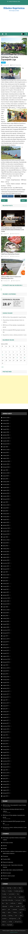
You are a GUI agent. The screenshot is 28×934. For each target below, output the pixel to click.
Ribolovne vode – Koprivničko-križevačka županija (13, 866)
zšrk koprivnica (12, 918)
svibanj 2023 (6, 513)
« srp (2, 367)
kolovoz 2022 (6, 540)
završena (4, 918)
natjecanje (4, 906)
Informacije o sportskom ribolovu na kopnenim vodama (14, 838)
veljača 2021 (6, 592)
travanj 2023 (6, 516)
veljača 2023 (6, 522)
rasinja (3, 912)
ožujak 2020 (6, 624)
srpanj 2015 (6, 775)
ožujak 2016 (6, 752)
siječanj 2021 (6, 595)
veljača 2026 (6, 432)
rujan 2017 (5, 700)
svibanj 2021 (6, 583)
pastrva (4, 909)
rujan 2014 (5, 796)
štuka (3, 924)
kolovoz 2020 (6, 609)
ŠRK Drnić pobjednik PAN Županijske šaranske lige (14, 331)
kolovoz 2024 (6, 473)
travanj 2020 (6, 621)
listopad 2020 (6, 604)
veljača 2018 (6, 685)
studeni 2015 (6, 764)
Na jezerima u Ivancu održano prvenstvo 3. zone (14, 335)
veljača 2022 (6, 557)
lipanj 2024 (5, 478)
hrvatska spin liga (18, 891)
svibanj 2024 (6, 481)
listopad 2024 (6, 467)
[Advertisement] (14, 24)
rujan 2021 (5, 572)
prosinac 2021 (6, 563)
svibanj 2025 (6, 455)
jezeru (10, 897)
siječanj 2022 (6, 560)
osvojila (18, 906)
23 (24, 357)
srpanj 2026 (6, 420)
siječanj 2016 (6, 758)
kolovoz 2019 (6, 638)
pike (9, 909)
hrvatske (4, 894)
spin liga (4, 915)
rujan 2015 (5, 769)
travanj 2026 (6, 426)
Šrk (19, 918)
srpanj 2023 (6, 507)
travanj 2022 (6, 551)
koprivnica (21, 897)
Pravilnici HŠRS (6, 859)
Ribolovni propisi (7, 873)
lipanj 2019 (5, 644)
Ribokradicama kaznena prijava (24, 200)
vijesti (21, 915)
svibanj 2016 (6, 746)
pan (23, 906)
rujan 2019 (5, 636)
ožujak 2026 (6, 429)
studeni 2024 (6, 464)
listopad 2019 (6, 633)
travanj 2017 (6, 714)
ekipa (20, 888)
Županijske (9, 924)
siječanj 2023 (6, 525)
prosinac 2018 (6, 659)
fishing (3, 891)
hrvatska (10, 891)
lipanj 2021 (5, 580)
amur (3, 888)
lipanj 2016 (5, 743)
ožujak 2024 (6, 487)
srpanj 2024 (6, 475)
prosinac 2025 (6, 438)
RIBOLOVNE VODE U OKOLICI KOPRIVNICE (13, 870)
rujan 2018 (5, 665)
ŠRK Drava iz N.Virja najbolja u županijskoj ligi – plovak (14, 326)
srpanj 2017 (6, 705)
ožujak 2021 (6, 589)
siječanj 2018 (6, 688)
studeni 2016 (6, 729)
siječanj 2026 (6, 435)
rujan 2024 (5, 470)
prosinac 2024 (6, 461)
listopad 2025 (6, 443)
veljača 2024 (6, 490)
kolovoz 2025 (6, 449)
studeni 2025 (6, 441)
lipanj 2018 (5, 673)
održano (11, 906)
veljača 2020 (6, 627)
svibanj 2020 (6, 618)
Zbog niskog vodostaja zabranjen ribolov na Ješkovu (13, 321)
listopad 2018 (6, 662)
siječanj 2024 (6, 493)
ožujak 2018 (6, 682)
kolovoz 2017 (6, 703)
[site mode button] (22, 34)
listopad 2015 (6, 767)
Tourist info (5, 878)
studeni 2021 (6, 566)
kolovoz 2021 (6, 574)
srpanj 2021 (6, 577)
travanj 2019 (6, 650)
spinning (10, 915)
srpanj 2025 (6, 452)
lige (7, 903)
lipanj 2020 (5, 615)
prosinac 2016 (6, 726)
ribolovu (15, 912)
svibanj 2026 (6, 423)
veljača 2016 (6, 755)
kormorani (18, 900)
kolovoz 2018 (6, 668)
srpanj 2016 (6, 740)
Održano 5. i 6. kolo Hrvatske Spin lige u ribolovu (5, 200)
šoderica (4, 921)
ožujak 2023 (6, 519)
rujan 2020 (5, 606)
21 (17, 357)
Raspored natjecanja (8, 862)
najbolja (20, 903)
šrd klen (10, 921)
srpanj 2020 (6, 612)
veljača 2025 (6, 458)
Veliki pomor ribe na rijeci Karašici (10, 254)
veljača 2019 (6, 656)
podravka (14, 909)
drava (15, 888)
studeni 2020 (6, 601)
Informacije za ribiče (8, 842)
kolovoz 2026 (6, 417)
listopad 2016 (6, 732)
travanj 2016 (6, 749)
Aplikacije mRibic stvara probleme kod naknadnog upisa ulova (11, 277)
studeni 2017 (6, 694)
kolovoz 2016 (6, 737)
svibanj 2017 (6, 711)
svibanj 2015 (6, 781)
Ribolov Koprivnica (14, 8)
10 (2, 355)
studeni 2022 (6, 531)
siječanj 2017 (6, 723)
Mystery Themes (14, 932)
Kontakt (5, 848)
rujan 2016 (5, 735)
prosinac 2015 (6, 761)
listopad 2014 (6, 793)
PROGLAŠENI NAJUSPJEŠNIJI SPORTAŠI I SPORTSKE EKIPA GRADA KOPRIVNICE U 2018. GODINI (12, 229)
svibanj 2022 (6, 548)
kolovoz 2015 (6, 772)
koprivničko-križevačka (7, 900)
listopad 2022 (6, 534)
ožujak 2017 (6, 717)
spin (20, 912)
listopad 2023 (6, 499)
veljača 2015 (6, 790)
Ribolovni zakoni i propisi (9, 875)
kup (24, 900)
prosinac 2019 (6, 630)
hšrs (18, 894)
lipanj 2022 (5, 545)
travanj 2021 (6, 586)
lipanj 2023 (5, 510)
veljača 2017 (6, 720)
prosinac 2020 (6, 598)
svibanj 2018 (6, 676)
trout (16, 915)
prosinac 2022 (6, 528)
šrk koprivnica (18, 921)
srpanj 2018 (6, 670)
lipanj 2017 (5, 708)
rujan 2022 (5, 537)
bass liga (9, 888)
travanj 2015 (6, 784)
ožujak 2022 (6, 554)
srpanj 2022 (6, 542)
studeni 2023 (6, 496)
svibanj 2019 (6, 647)
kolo (15, 897)
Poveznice (5, 856)
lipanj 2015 (5, 778)
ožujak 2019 (6, 653)
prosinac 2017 (6, 691)
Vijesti (3, 62)
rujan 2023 (5, 502)
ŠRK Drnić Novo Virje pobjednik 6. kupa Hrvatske (14, 317)
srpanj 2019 (6, 641)
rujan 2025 (5, 446)
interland (4, 897)
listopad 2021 (6, 569)
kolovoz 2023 (6, 505)
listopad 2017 (6, 697)
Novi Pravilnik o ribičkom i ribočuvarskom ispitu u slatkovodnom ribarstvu (14, 852)
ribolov (9, 912)
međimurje (12, 903)
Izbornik (5, 845)
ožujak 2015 (6, 787)
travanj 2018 (6, 679)
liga (3, 903)
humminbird (12, 894)
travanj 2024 (6, 484)
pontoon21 (22, 909)
